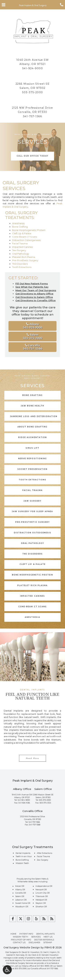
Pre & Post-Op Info (21, 939)
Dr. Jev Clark (30, 955)
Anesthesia (18, 223)
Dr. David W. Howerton (29, 952)
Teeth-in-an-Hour (24, 856)
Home (13, 934)
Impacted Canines (22, 247)
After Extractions (44, 853)
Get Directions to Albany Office (34, 293)
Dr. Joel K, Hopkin (48, 952)
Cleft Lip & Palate (21, 233)
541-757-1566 (32, 116)
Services (36, 937)
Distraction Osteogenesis (26, 240)
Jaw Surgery (19, 250)
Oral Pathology (20, 253)
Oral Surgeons (11, 952)
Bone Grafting (20, 226)
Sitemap (47, 942)
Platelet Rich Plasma (23, 257)
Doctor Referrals (44, 939)
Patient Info (26, 934)
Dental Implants (23, 853)
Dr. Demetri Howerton (49, 955)
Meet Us (48, 937)
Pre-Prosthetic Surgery (25, 260)
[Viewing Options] (7, 969)
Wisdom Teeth (22, 863)
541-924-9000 (32, 68)
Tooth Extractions (21, 267)
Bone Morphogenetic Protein (28, 230)
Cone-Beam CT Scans (24, 236)
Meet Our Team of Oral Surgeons (35, 290)
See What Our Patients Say (31, 286)
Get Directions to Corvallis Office (35, 300)
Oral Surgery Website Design (21, 947)
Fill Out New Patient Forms (31, 283)
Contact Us (19, 942)
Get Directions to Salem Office (34, 297)
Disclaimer (34, 942)
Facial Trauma (20, 243)
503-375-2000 (32, 92)
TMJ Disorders (20, 263)
